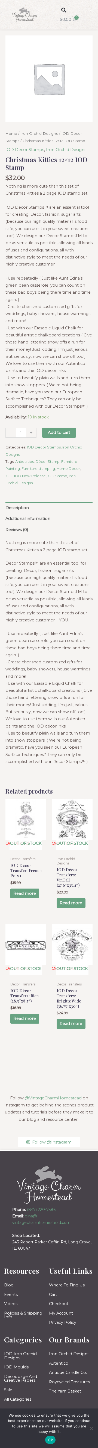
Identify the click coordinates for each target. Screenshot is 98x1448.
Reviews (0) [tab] (16, 529)
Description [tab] (17, 507)
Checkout (58, 1303)
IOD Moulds (16, 1367)
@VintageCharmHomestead (53, 1098)
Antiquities (24, 461)
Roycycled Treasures (69, 1382)
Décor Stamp (47, 461)
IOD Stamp (57, 476)
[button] (63, 10)
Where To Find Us (67, 1285)
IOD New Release (30, 476)
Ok (50, 1440)
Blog (9, 1285)
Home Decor (68, 468)
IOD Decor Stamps (24, 149)
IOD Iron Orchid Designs (20, 1355)
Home (11, 133)
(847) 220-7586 (41, 1209)
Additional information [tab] (27, 518)
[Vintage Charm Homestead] (49, 1185)
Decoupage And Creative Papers (20, 1378)
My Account (61, 1313)
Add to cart (59, 432)
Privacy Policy (62, 1322)
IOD (9, 476)
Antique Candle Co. (68, 1372)
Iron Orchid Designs (39, 133)
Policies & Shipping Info (23, 1315)
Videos (10, 1303)
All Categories (17, 1399)
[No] (91, 1428)
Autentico (58, 1363)
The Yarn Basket (65, 1391)
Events (11, 1294)
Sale (8, 1389)
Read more (24, 893)
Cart (53, 1294)
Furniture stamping (38, 468)
